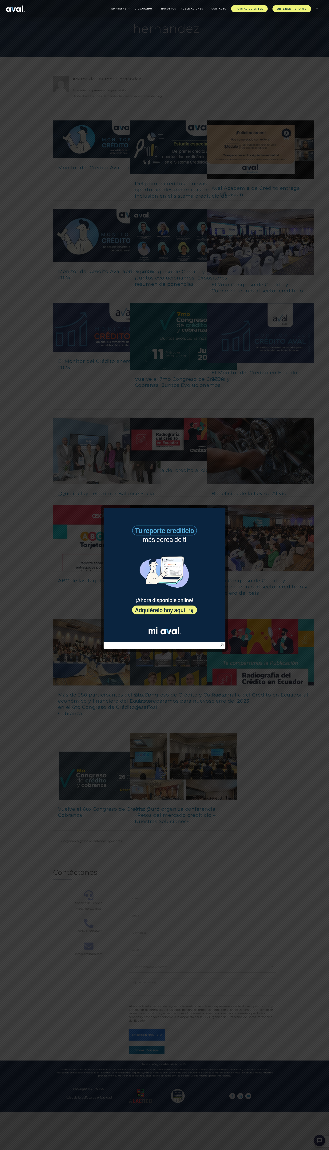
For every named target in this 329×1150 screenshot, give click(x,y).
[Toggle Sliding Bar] (317, 8)
